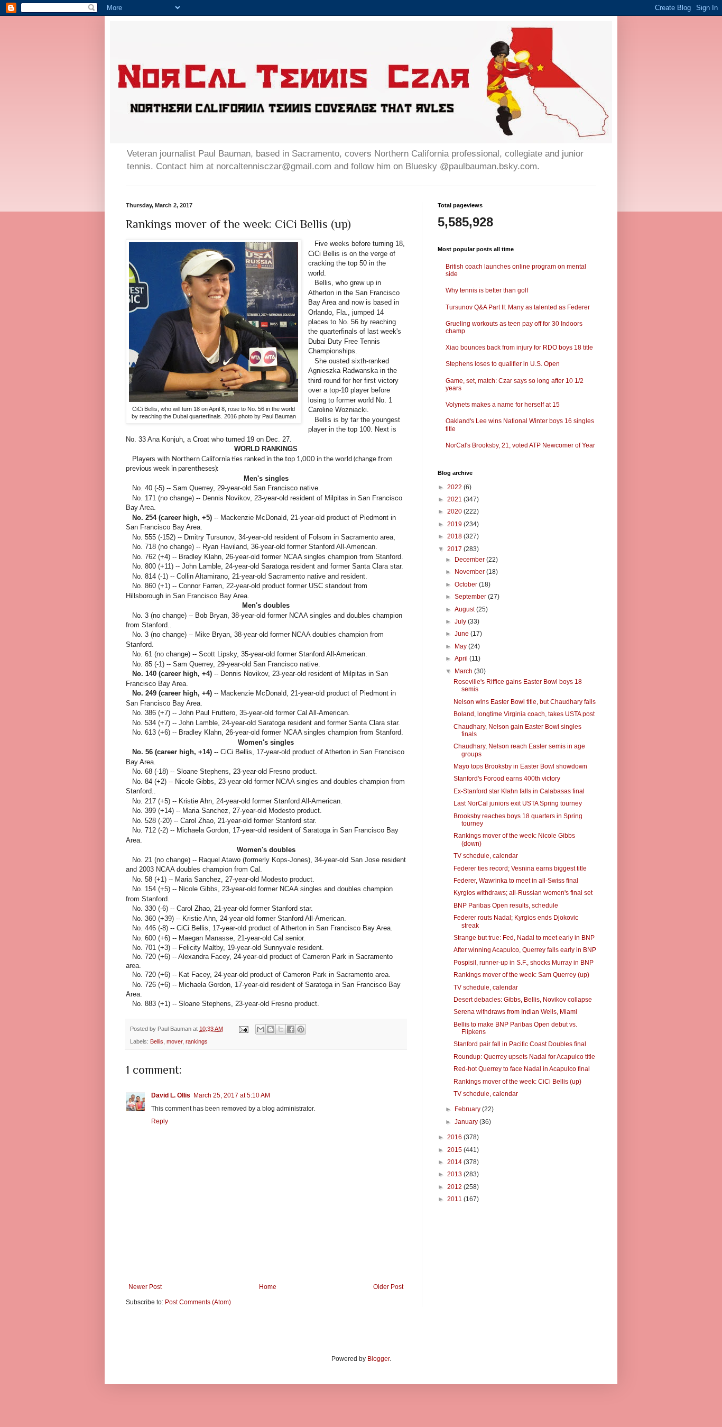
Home (267, 1287)
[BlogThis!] (270, 1029)
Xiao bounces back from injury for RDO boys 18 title (519, 347)
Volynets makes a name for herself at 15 (503, 404)
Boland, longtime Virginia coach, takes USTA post (524, 714)
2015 (455, 1150)
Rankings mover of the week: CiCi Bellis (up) (517, 1081)
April (462, 658)
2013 (455, 1174)
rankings (197, 1041)
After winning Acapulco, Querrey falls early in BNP (524, 950)
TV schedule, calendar (485, 855)
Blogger (378, 1358)
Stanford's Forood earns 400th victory (506, 778)
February (468, 1109)
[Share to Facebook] (290, 1029)
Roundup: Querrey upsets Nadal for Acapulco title (524, 1056)
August (465, 609)
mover (174, 1041)
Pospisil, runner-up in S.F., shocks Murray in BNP (523, 962)
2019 (455, 524)
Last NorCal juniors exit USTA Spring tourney (517, 803)
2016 (455, 1137)
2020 (455, 511)
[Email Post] (243, 1029)
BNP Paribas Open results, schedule (505, 905)
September (471, 596)
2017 (455, 549)
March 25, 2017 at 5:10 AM (231, 1095)
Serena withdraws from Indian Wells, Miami (515, 1012)
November (470, 571)
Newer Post (145, 1287)
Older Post (388, 1287)
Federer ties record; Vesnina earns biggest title (520, 868)
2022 (455, 487)
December (470, 559)
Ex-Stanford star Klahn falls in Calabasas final (519, 791)
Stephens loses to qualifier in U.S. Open (503, 364)
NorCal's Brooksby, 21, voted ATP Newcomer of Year (520, 445)
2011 (455, 1199)
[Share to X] (280, 1029)
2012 (455, 1187)
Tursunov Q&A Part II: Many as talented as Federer (518, 307)
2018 (455, 536)
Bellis (156, 1041)
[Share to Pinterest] (300, 1029)
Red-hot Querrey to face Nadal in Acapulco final (521, 1069)
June (462, 633)
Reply (159, 1121)
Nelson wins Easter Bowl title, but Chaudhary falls (524, 702)
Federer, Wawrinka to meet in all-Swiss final (515, 880)
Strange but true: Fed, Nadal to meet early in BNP (524, 937)
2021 (455, 499)
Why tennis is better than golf (487, 290)
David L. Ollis (170, 1095)
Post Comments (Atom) (198, 1302)
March (464, 671)
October (467, 584)
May (461, 646)
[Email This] (260, 1029)
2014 (455, 1162)
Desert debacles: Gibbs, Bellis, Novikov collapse (522, 999)
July (461, 621)
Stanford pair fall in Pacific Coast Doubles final (519, 1044)
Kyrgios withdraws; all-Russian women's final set (523, 893)
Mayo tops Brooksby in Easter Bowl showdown (520, 766)
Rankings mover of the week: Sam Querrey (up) (521, 974)
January (467, 1122)
